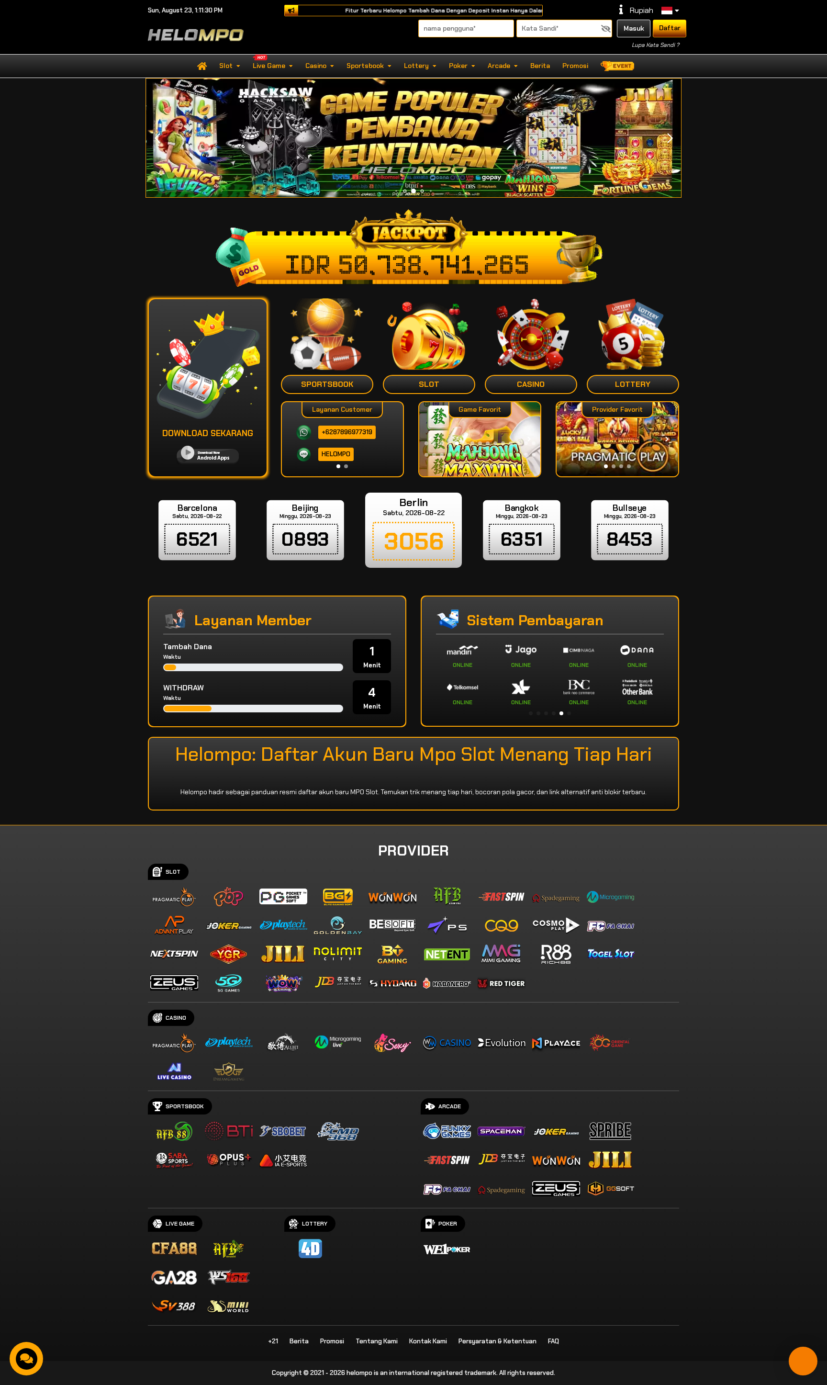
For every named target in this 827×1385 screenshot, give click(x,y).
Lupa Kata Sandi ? (655, 45)
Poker (458, 65)
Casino (315, 65)
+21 (273, 1341)
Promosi (575, 65)
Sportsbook (365, 65)
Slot (226, 65)
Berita (540, 65)
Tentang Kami (377, 1341)
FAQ (553, 1341)
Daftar (670, 27)
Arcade (499, 65)
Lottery (416, 65)
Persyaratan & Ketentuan (497, 1341)
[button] (669, 138)
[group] (617, 439)
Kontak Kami (428, 1341)
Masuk (634, 28)
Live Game (269, 65)
